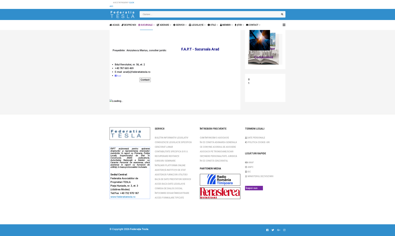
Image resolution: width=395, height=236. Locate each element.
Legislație (197, 25)
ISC (249, 171)
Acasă (115, 25)
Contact (253, 25)
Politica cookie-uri (258, 142)
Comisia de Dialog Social (169, 188)
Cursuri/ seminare (165, 161)
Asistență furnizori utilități (171, 174)
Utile (213, 25)
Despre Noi (129, 25)
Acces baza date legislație (170, 184)
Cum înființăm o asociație (214, 137)
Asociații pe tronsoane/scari (216, 151)
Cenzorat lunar (164, 147)
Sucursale (146, 25)
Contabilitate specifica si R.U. (171, 151)
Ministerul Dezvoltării (260, 176)
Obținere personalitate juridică (218, 156)
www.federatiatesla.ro (122, 196)
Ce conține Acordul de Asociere (218, 147)
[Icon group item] (269, 230)
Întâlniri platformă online (170, 165)
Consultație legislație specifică (173, 142)
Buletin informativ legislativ (171, 137)
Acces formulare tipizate (169, 197)
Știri (239, 25)
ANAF (251, 162)
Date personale (256, 137)
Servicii (180, 25)
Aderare (164, 25)
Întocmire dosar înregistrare (172, 193)
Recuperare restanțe (167, 156)
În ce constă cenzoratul (214, 161)
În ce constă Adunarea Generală (218, 142)
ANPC (250, 167)
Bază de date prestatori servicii (173, 179)
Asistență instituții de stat (170, 170)
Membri (226, 25)
